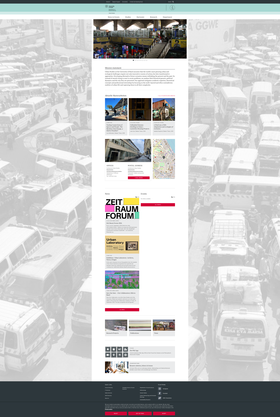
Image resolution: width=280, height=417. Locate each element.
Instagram (165, 388)
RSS (138, 197)
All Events (158, 204)
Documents (125, 1)
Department (167, 17)
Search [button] (170, 1)
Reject (116, 413)
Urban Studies (112, 13)
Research (153, 17)
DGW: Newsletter (167, 398)
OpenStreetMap (166, 178)
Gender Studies (143, 392)
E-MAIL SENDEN (139, 177)
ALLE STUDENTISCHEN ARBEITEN (167, 95)
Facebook (165, 393)
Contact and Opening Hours (136, 1)
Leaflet (160, 178)
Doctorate (140, 17)
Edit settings (140, 413)
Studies (128, 17)
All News (122, 309)
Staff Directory (108, 395)
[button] (164, 157)
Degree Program (116, 1)
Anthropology (143, 390)
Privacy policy (108, 409)
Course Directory (109, 387)
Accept (164, 413)
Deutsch (108, 1)
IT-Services (107, 390)
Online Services (108, 392)
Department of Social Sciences (112, 10)
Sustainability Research (145, 399)
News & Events (113, 17)
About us (107, 398)
